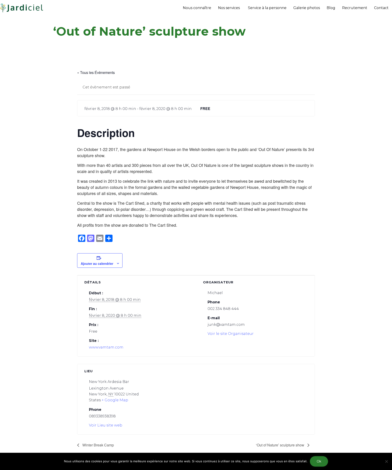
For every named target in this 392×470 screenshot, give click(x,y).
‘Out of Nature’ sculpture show (280, 445)
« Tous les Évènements (96, 72)
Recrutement (354, 8)
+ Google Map (115, 400)
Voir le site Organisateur (231, 333)
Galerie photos (306, 8)
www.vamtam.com (106, 347)
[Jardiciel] (21, 8)
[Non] (386, 461)
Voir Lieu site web (105, 425)
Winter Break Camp (97, 445)
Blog (331, 8)
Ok (319, 461)
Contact (381, 8)
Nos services (229, 8)
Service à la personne (267, 8)
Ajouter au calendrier (97, 263)
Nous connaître (197, 8)
